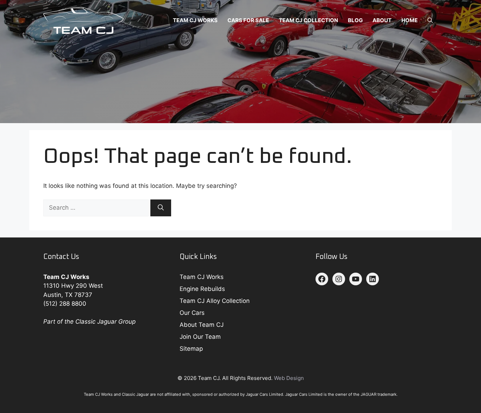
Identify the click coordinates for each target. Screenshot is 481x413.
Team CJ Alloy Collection (215, 300)
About (382, 20)
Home (409, 20)
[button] (430, 20)
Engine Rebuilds (202, 288)
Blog (355, 20)
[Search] (160, 207)
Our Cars (192, 312)
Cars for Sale (248, 20)
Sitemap (191, 348)
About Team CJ (202, 324)
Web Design (289, 378)
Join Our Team (200, 336)
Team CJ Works (195, 20)
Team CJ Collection (308, 20)
